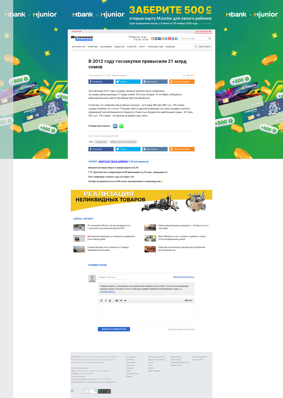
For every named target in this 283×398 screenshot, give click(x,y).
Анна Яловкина (119, 75)
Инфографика (154, 371)
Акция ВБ (170, 47)
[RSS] (152, 38)
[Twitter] (166, 38)
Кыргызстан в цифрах (113, 161)
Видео (151, 368)
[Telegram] (176, 38)
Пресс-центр (197, 360)
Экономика (106, 47)
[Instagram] (173, 38)
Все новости (78, 47)
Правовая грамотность (180, 362)
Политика (93, 47)
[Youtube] (169, 38)
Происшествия (155, 47)
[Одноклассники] (162, 38)
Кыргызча (77, 31)
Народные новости (156, 357)
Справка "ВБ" (175, 365)
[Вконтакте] (156, 38)
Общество (119, 47)
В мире (129, 376)
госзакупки (101, 142)
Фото (150, 365)
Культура (131, 47)
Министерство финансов (123, 142)
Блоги (150, 362)
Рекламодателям (203, 31)
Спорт (142, 47)
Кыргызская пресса (156, 360)
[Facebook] (159, 38)
